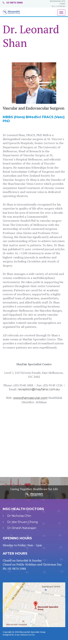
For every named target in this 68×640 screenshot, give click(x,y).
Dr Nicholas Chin (19, 516)
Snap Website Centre (25, 634)
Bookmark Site (57, 1)
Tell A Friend (58, 6)
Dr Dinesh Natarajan (21, 528)
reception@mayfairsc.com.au (39, 389)
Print (62, 4)
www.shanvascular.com (30, 398)
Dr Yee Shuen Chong (22, 522)
